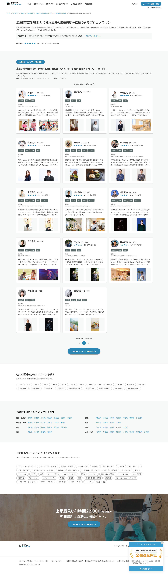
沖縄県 (146, 432)
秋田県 (56, 418)
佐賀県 (105, 432)
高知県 (49, 432)
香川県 (36, 432)
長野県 (63, 423)
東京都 (132, 418)
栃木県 (105, 418)
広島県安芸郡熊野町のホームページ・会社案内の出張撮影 (51, 13)
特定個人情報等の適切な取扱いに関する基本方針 (100, 561)
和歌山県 (64, 427)
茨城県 (98, 418)
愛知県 (112, 423)
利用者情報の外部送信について (126, 561)
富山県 (36, 423)
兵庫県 (49, 427)
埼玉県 (118, 418)
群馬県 (112, 418)
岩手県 (43, 418)
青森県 (36, 418)
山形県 (63, 418)
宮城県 (49, 418)
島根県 (105, 427)
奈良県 (56, 427)
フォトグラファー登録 (121, 546)
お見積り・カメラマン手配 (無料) (30, 62)
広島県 (22, 13)
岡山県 (112, 427)
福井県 (49, 423)
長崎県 (112, 432)
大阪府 (43, 427)
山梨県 (56, 423)
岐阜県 (98, 423)
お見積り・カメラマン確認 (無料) (84, 524)
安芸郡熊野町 (30, 13)
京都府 (36, 427)
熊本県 (118, 432)
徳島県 (30, 432)
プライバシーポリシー (57, 561)
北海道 (30, 418)
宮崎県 (132, 432)
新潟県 (30, 423)
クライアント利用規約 (25, 561)
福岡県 (98, 432)
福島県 (69, 418)
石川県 (43, 423)
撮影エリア (15, 13)
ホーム (8, 13)
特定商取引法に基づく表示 (74, 561)
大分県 (125, 432)
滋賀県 (30, 427)
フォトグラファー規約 (41, 561)
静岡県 (105, 423)
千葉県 (125, 418)
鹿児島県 (139, 432)
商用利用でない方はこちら (28, 564)
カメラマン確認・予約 (151, 4)
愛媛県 (43, 432)
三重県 (118, 423)
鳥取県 (98, 427)
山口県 (125, 427)
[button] (20, 384)
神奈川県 (139, 418)
